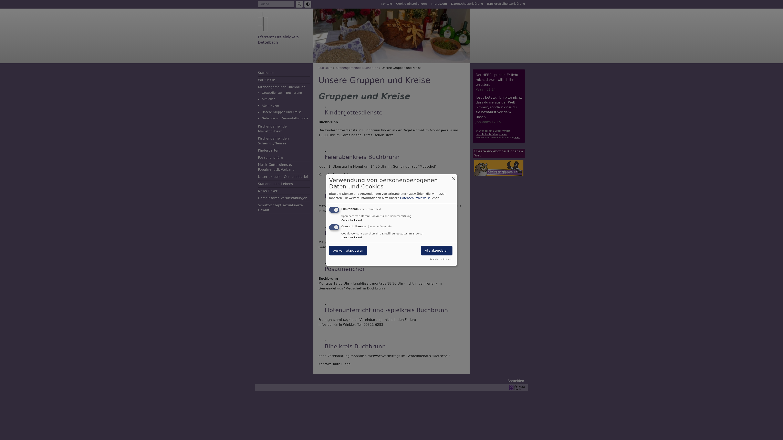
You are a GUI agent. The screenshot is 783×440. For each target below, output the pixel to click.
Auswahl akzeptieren (348, 250)
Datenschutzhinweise (415, 198)
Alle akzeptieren (436, 250)
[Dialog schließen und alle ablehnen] (454, 176)
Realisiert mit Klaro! (441, 259)
